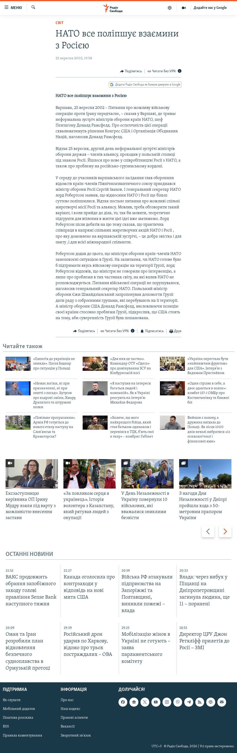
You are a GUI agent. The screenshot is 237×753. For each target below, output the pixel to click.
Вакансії (68, 726)
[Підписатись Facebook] (122, 702)
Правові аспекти (74, 718)
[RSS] (199, 702)
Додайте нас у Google (210, 8)
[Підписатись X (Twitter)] (144, 702)
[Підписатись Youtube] (155, 702)
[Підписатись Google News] (133, 702)
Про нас (67, 700)
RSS (6, 726)
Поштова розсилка (18, 718)
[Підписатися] (221, 702)
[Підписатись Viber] (177, 702)
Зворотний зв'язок (76, 735)
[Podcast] (210, 702)
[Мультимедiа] (184, 8)
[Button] (131, 71)
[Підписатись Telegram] (188, 702)
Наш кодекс (70, 709)
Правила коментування (22, 735)
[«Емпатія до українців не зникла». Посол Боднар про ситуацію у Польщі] (18, 364)
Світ (60, 23)
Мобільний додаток (19, 709)
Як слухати (12, 700)
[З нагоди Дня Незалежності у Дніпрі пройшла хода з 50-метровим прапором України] (205, 474)
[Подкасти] (170, 8)
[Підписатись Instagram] (166, 702)
